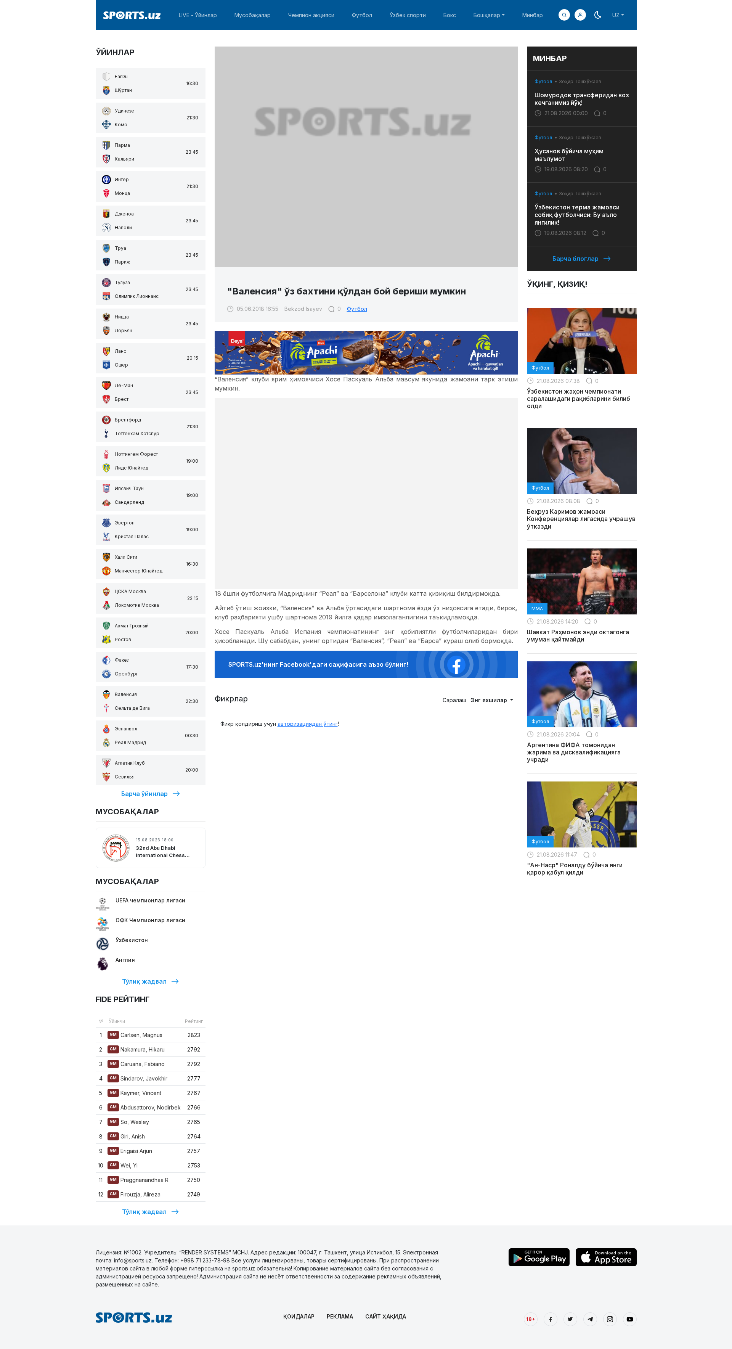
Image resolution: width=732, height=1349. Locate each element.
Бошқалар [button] (487, 15)
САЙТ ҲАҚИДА (385, 1316)
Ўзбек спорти (408, 15)
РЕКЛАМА (340, 1316)
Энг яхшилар (489, 700)
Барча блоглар (575, 258)
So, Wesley (129, 1122)
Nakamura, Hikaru (137, 1049)
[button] (580, 15)
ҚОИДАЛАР (299, 1316)
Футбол (362, 15)
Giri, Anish (127, 1136)
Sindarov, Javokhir (138, 1078)
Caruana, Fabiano (137, 1064)
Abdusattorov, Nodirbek (145, 1107)
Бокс (449, 15)
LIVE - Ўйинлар (198, 15)
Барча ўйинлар (144, 794)
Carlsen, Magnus (136, 1035)
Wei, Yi (124, 1165)
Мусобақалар (252, 15)
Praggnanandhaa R (139, 1180)
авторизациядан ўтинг (308, 723)
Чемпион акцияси (311, 15)
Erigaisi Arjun (131, 1151)
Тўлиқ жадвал (144, 981)
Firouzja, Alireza (135, 1194)
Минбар (532, 15)
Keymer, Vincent (135, 1093)
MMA (537, 608)
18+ (530, 1319)
